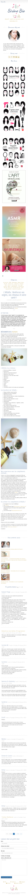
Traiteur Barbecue (8, 817)
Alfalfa (16, 308)
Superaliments (9, 289)
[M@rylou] (14, 275)
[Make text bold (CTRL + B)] (2, 858)
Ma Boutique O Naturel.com (20, 506)
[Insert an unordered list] (6, 858)
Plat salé (5, 287)
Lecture (5, 286)
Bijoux (22, 282)
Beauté (19, 282)
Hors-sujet (20, 285)
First (7, 833)
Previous (10, 833)
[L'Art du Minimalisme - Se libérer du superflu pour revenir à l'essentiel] (14, 186)
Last (21, 833)
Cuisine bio (16, 283)
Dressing (21, 283)
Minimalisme (21, 286)
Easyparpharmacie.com (17, 510)
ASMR (10, 282)
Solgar (16, 492)
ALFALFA (15, 332)
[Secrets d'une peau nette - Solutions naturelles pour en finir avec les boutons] (14, 152)
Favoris (9, 285)
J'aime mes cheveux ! (12, 526)
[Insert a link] (10, 858)
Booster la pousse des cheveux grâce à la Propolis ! (12, 549)
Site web (3, 851)
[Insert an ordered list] (8, 858)
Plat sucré (10, 287)
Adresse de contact (5, 846)
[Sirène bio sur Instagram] (14, 57)
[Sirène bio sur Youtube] (19, 57)
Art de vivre (5, 282)
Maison (9, 286)
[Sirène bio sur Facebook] (12, 57)
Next (18, 833)
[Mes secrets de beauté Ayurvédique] (14, 255)
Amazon (7, 505)
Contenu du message (5, 855)
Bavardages (14, 282)
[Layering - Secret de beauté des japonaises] (14, 81)
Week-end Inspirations (17, 289)
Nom (2, 841)
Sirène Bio (3, 1)
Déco (6, 285)
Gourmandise (14, 285)
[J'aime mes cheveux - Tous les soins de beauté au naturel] (14, 116)
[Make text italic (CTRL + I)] (4, 858)
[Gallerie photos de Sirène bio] (16, 57)
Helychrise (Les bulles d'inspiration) (13, 631)
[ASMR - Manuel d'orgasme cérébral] (14, 221)
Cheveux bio (10, 283)
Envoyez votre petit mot (6, 877)
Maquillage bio (14, 286)
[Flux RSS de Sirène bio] (9, 57)
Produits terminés (16, 287)
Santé (22, 287)
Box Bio (5, 283)
